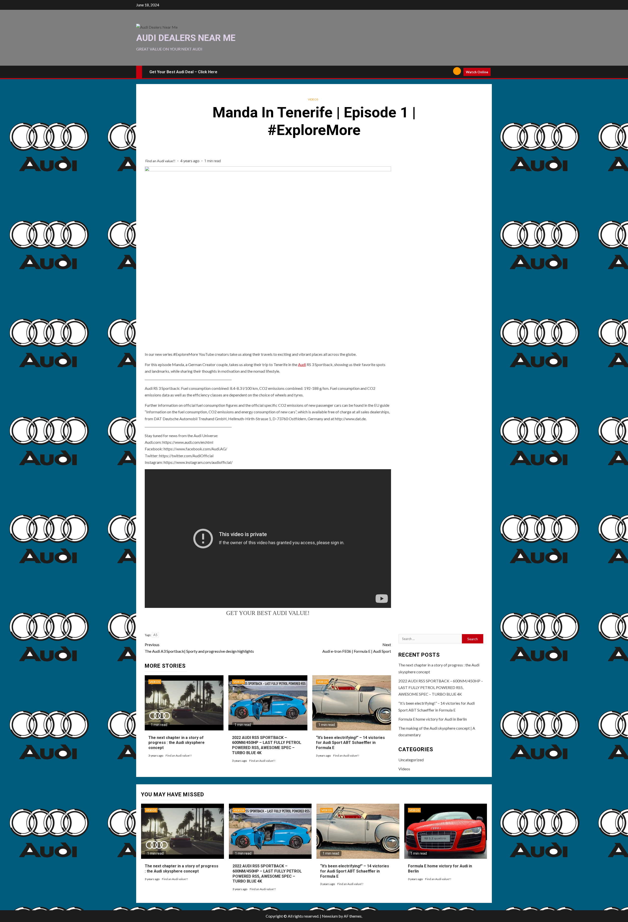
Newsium (330, 916)
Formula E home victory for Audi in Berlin (432, 719)
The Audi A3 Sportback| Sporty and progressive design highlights (199, 647)
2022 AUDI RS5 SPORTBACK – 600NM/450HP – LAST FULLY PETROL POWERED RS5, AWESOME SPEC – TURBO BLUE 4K (266, 745)
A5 (155, 635)
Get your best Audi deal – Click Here (183, 72)
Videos (313, 99)
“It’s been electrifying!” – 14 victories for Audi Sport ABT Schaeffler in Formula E (350, 742)
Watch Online (477, 72)
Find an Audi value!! (160, 161)
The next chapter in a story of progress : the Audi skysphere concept (176, 742)
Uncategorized (411, 759)
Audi (302, 364)
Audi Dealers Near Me (186, 38)
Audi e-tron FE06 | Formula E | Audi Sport (356, 647)
